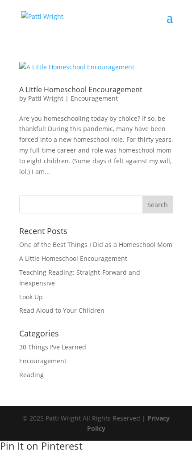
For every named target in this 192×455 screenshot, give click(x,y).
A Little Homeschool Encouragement (80, 89)
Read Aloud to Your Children (61, 310)
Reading (31, 374)
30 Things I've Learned (52, 347)
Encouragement (94, 98)
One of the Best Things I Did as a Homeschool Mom (95, 244)
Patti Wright (45, 98)
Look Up (31, 297)
